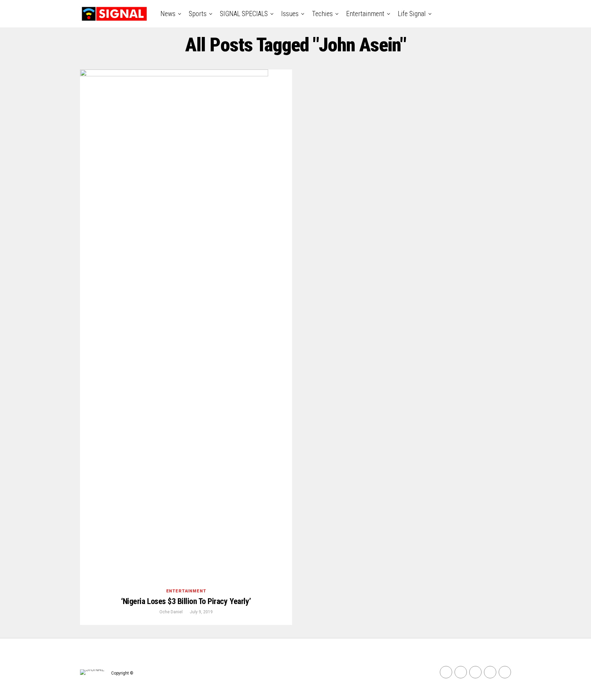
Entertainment (365, 14)
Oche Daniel (171, 612)
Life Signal (412, 14)
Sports (198, 14)
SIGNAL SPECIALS (244, 14)
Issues (290, 14)
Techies (322, 14)
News (167, 14)
